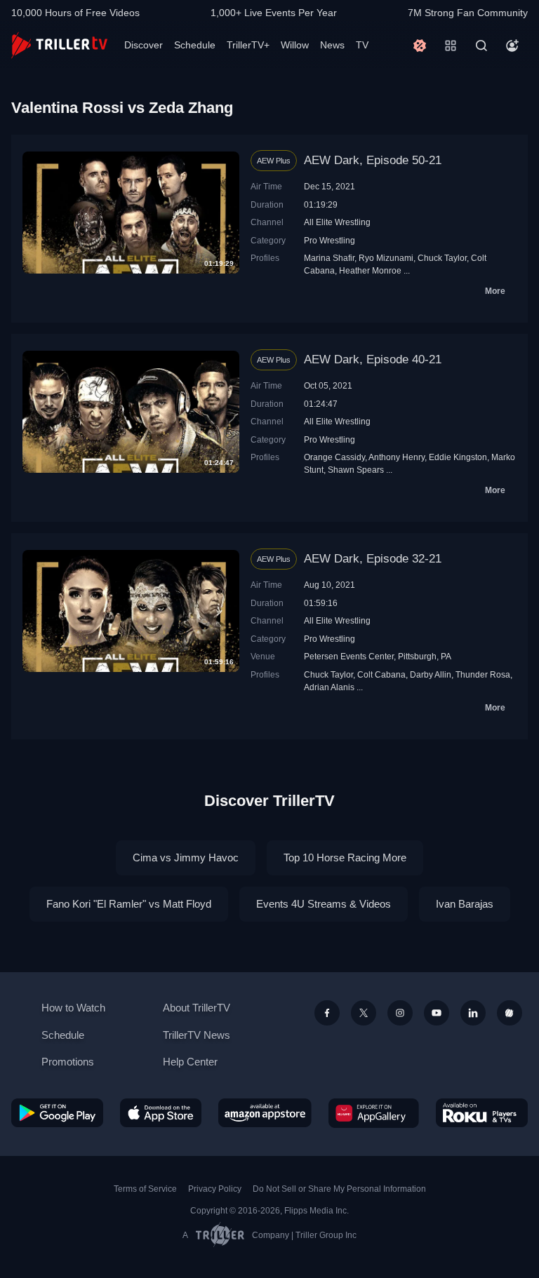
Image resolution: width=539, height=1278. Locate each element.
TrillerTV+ (248, 45)
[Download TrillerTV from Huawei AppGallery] (373, 1113)
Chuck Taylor (442, 257)
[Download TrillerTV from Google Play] (57, 1113)
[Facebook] (327, 1012)
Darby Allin (430, 674)
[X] (363, 1012)
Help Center (190, 1062)
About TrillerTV (196, 1008)
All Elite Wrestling (337, 222)
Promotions (67, 1062)
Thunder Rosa (482, 674)
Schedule (194, 45)
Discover (143, 45)
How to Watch (73, 1008)
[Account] (512, 45)
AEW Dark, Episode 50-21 (372, 160)
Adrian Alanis (329, 687)
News (332, 45)
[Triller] (509, 1012)
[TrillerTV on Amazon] (265, 1113)
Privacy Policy (214, 1189)
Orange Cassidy (334, 457)
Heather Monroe (370, 270)
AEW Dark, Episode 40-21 (372, 359)
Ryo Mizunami (386, 257)
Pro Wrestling (329, 240)
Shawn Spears (356, 469)
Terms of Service (145, 1189)
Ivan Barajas (464, 904)
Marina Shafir (329, 257)
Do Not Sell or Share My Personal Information (339, 1189)
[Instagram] (400, 1012)
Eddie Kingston (458, 457)
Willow (295, 45)
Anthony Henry (396, 457)
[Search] (481, 45)
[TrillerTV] (59, 45)
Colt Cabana (381, 674)
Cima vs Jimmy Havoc (186, 857)
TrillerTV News (196, 1035)
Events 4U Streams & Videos (323, 904)
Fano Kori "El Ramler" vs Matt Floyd (128, 904)
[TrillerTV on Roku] (482, 1113)
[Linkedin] (473, 1012)
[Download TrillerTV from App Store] (161, 1113)
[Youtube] (436, 1012)
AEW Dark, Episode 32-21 (372, 558)
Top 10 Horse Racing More (345, 857)
